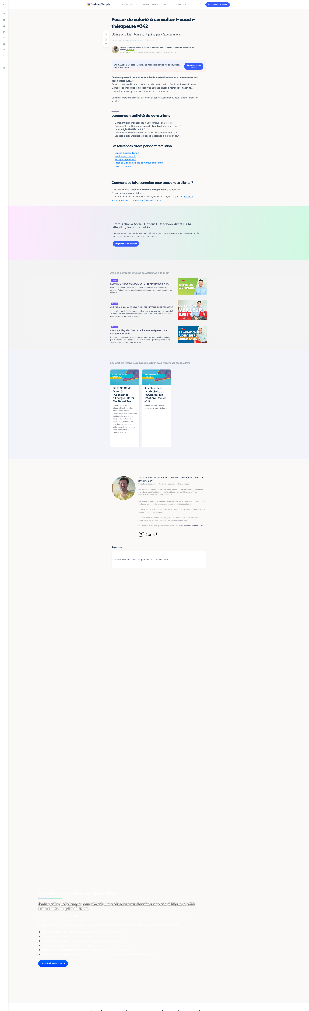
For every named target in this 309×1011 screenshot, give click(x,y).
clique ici (130, 50)
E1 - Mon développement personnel (131, 40)
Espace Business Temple (127, 153)
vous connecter (133, 559)
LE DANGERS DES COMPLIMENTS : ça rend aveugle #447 (140, 283)
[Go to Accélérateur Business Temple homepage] (99, 4)
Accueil (114, 40)
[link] (4, 38)
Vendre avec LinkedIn (125, 156)
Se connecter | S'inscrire (217, 4)
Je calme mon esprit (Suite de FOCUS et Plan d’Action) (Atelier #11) (155, 395)
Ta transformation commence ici (190, 526)
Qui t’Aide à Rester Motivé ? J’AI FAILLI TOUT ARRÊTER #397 (141, 307)
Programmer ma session (194, 66)
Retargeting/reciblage (125, 159)
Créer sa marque (123, 166)
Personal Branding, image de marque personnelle (139, 162)
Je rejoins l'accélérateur (51, 963)
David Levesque (131, 52)
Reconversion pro (151, 40)
